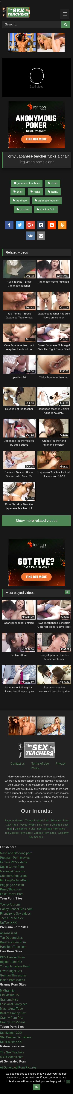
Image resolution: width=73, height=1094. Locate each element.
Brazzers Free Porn (13, 942)
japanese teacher (48, 200)
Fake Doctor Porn (11, 894)
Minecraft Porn (60, 820)
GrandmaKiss (9, 999)
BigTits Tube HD (11, 961)
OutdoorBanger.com (13, 875)
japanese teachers (28, 183)
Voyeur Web (27, 824)
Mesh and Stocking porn (16, 853)
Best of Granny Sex (13, 1013)
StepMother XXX (11, 1032)
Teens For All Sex (11, 918)
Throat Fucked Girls (37, 820)
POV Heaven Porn (12, 957)
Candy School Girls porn (16, 909)
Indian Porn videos (12, 980)
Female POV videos (13, 862)
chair (19, 191)
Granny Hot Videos (12, 1022)
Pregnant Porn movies (15, 857)
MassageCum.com (12, 871)
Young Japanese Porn (15, 966)
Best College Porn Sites (51, 828)
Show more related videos (36, 521)
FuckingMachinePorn (14, 880)
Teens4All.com (10, 904)
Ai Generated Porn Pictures (18, 1067)
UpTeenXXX (8, 922)
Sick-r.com (43, 824)
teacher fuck (47, 209)
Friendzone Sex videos (15, 913)
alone (54, 183)
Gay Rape (12, 824)
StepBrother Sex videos (15, 1037)
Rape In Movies (13, 820)
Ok (36, 1087)
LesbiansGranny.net (13, 1004)
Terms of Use (40, 763)
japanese (21, 200)
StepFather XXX (11, 1041)
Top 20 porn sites (11, 937)
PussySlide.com (11, 889)
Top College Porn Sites (18, 832)
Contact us (17, 763)
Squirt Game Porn (12, 866)
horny (54, 191)
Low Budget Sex (11, 971)
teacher (24, 209)
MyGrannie (7, 990)
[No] (68, 1081)
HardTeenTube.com (13, 946)
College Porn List (25, 828)
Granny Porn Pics (11, 1017)
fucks (37, 191)
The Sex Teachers (12, 1052)
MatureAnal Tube (11, 1008)
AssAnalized (8, 933)
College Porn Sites (45, 832)
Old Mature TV (9, 995)
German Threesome (13, 975)
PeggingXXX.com (12, 884)
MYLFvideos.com (11, 1057)
